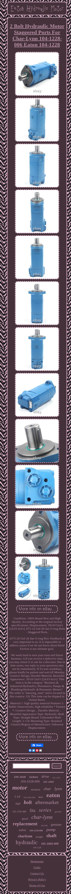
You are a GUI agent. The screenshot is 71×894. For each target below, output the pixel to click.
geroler (58, 811)
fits (32, 810)
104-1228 (37, 847)
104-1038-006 (29, 797)
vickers (33, 777)
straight (39, 837)
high (18, 803)
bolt (28, 802)
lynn (58, 788)
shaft (51, 835)
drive (45, 776)
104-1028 (20, 777)
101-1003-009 (50, 843)
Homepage (37, 861)
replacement (25, 823)
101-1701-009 (19, 811)
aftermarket (47, 802)
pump (50, 829)
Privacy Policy (37, 879)
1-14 (17, 796)
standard (35, 789)
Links (37, 867)
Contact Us (37, 873)
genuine (56, 824)
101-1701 (56, 778)
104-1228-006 (36, 830)
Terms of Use (37, 885)
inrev (41, 797)
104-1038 (44, 825)
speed (25, 818)
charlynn (25, 836)
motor (19, 787)
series (45, 809)
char (47, 789)
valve (22, 830)
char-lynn (42, 817)
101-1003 (48, 781)
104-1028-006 (30, 781)
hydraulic (27, 842)
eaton (53, 795)
